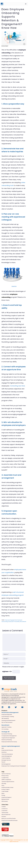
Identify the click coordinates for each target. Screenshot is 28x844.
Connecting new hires (17, 386)
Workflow (4, 752)
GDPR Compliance (6, 779)
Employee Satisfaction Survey (9, 741)
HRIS (3, 748)
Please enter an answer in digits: (13, 667)
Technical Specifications (8, 781)
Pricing (3, 795)
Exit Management (6, 764)
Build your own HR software (9, 818)
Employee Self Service (7, 750)
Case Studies (5, 791)
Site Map (4, 783)
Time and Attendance (7, 754)
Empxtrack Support (6, 797)
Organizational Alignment (8, 738)
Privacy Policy (5, 775)
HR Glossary (5, 801)
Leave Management (7, 756)
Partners (4, 816)
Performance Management (10, 712)
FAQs (3, 785)
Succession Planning (7, 734)
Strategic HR (5, 732)
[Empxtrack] (2, 4)
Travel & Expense (6, 758)
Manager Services (6, 760)
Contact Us (4, 808)
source (14, 286)
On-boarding (5, 729)
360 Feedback (5, 718)
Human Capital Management (11, 746)
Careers (4, 806)
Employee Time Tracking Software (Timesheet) (14, 766)
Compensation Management (9, 736)
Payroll (3, 762)
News (3, 793)
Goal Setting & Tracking (8, 716)
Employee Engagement (11, 620)
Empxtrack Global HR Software (9, 820)
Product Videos (5, 789)
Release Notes (5, 799)
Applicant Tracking (6, 727)
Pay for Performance (7, 722)
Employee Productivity (13, 621)
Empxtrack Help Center (7, 787)
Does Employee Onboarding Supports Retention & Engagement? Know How (12, 18)
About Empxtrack (6, 814)
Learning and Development (8, 720)
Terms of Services (6, 773)
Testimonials (5, 812)
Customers (4, 810)
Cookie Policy (5, 777)
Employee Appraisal (7, 714)
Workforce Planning (7, 739)
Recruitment (5, 46)
